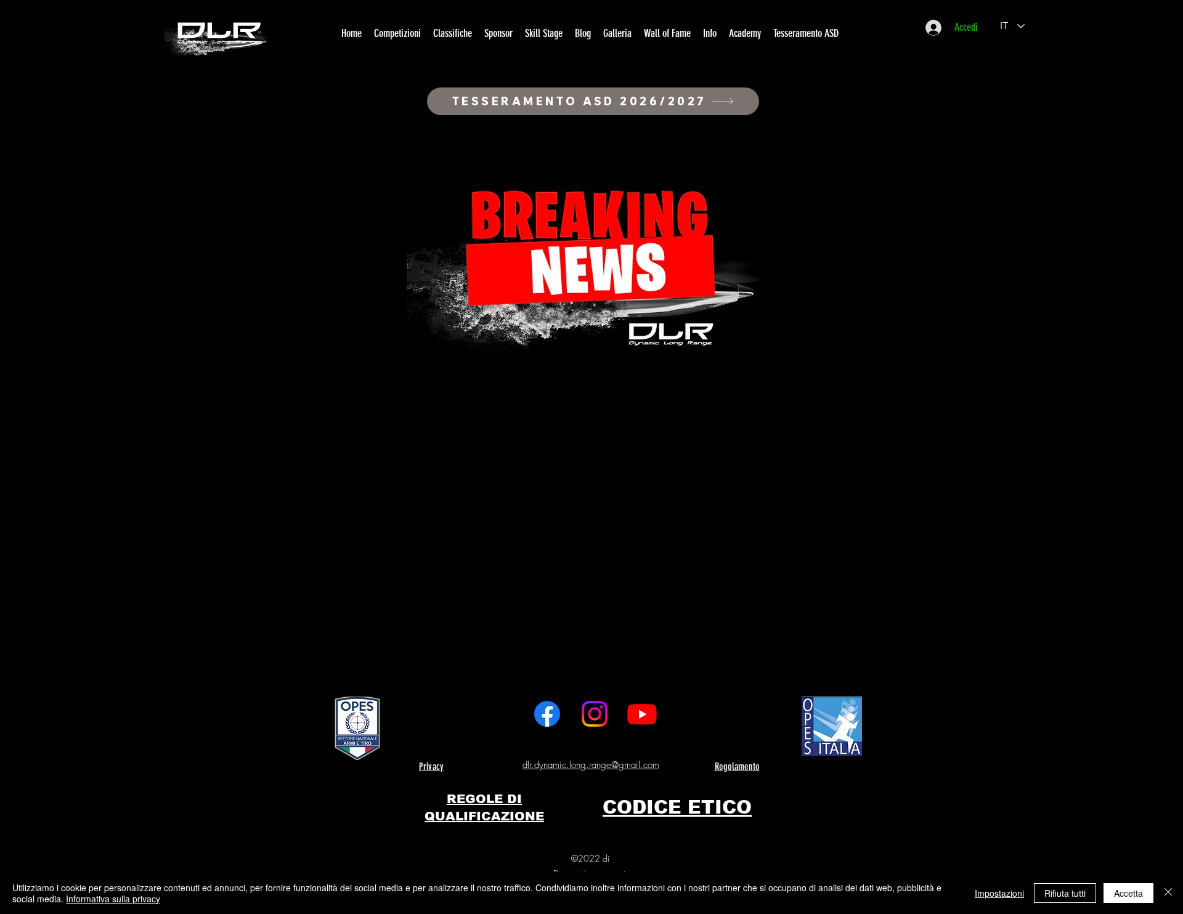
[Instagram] (594, 714)
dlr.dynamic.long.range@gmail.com (590, 765)
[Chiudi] (1168, 893)
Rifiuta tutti (1065, 893)
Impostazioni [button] (999, 893)
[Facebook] (547, 714)
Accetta (1128, 893)
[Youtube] (642, 714)
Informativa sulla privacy (113, 898)
